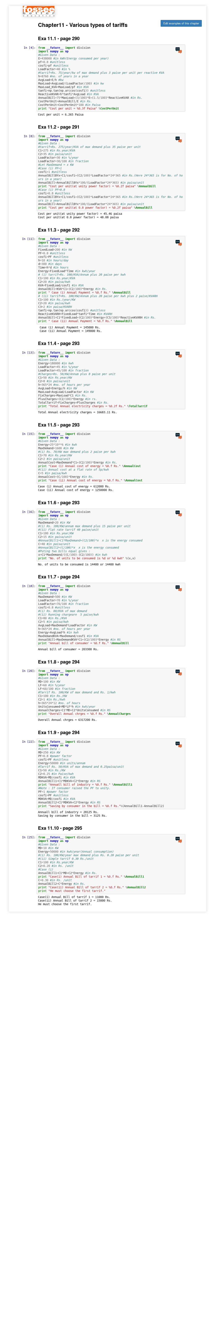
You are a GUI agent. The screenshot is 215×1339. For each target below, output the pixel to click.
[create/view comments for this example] (179, 50)
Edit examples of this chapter (181, 23)
